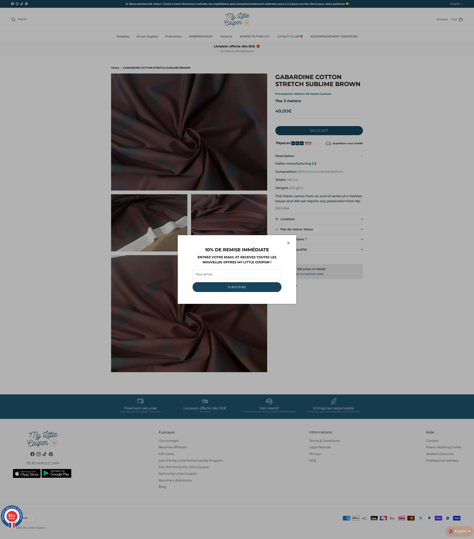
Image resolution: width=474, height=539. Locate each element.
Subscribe (237, 287)
